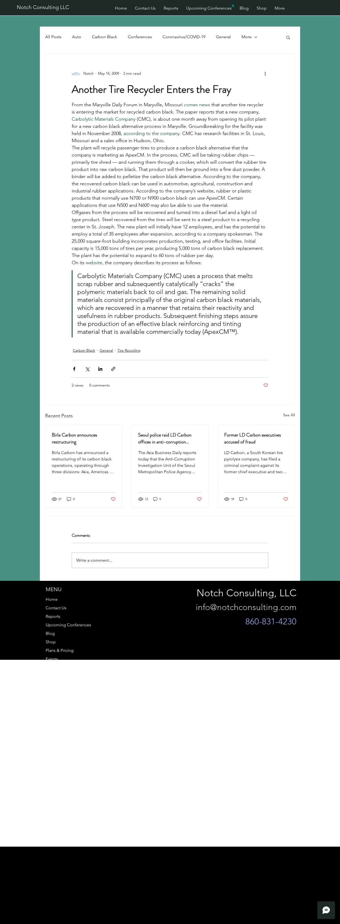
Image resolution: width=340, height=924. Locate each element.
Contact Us (56, 607)
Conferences (140, 36)
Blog (50, 633)
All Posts (53, 36)
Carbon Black (104, 36)
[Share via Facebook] (74, 368)
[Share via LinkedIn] (100, 368)
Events (52, 658)
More (246, 36)
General (223, 36)
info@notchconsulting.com (246, 607)
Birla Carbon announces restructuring (74, 438)
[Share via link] (113, 368)
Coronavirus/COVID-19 (184, 36)
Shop (51, 641)
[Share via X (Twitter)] (87, 368)
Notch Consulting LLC (43, 7)
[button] (233, 5)
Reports (53, 616)
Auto (76, 36)
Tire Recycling (129, 350)
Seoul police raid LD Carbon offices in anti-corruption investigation (165, 438)
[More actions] (265, 73)
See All (289, 415)
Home (52, 599)
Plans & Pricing (60, 650)
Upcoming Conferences (68, 624)
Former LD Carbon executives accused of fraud (252, 438)
